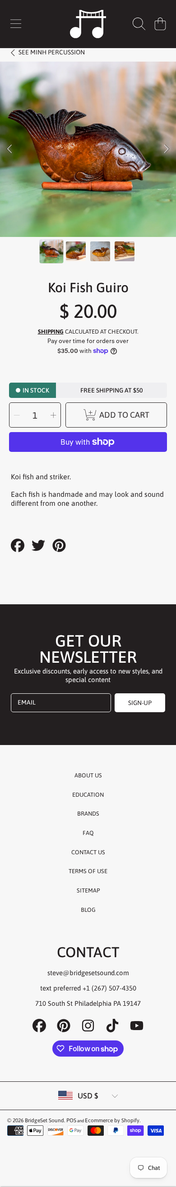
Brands (88, 813)
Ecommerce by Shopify (112, 1120)
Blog (88, 909)
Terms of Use (88, 871)
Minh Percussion (52, 52)
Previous (9, 149)
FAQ (88, 833)
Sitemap (88, 890)
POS (71, 1120)
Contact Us (88, 852)
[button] (16, 24)
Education (88, 794)
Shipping (51, 331)
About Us (88, 775)
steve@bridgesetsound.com (88, 973)
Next (166, 149)
